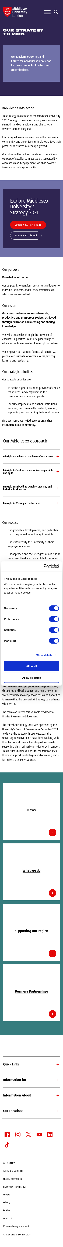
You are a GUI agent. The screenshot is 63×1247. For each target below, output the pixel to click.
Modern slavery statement (16, 1226)
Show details (44, 654)
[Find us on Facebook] (7, 1134)
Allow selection (31, 677)
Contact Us (8, 1218)
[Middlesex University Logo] (15, 12)
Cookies (6, 1194)
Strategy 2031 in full (26, 235)
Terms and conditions (13, 1170)
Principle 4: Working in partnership (21, 503)
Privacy (6, 1202)
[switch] (54, 619)
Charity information (12, 1178)
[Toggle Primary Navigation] (47, 12)
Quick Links (31, 1064)
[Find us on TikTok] (7, 1145)
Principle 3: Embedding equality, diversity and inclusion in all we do (27, 488)
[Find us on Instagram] (18, 1134)
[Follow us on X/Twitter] (28, 1134)
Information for (31, 1079)
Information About (31, 1095)
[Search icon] (56, 12)
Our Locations (31, 1110)
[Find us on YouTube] (39, 1134)
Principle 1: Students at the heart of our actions (28, 456)
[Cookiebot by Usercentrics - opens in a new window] (44, 566)
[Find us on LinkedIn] (50, 1134)
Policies (6, 1210)
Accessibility (9, 1162)
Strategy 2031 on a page (28, 224)
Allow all (31, 666)
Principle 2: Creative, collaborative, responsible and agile (28, 472)
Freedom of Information (14, 1186)
